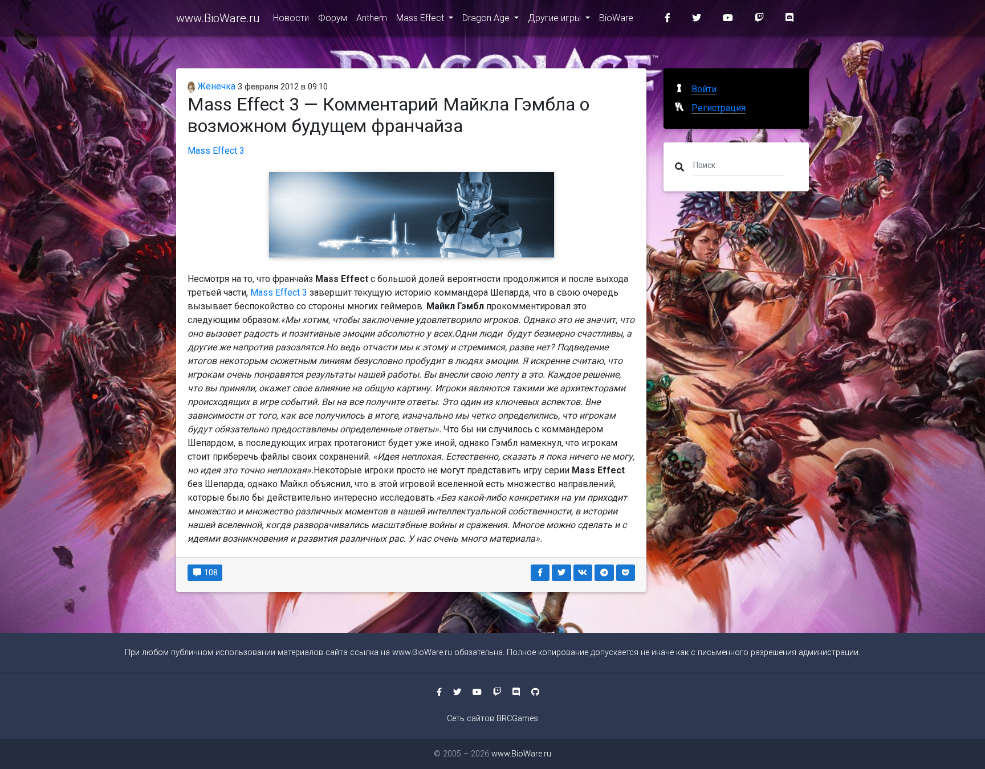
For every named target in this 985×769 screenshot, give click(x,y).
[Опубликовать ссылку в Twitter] (561, 573)
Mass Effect (421, 18)
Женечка (215, 86)
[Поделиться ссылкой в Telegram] (604, 573)
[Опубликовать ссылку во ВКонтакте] (583, 573)
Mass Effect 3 (216, 150)
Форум (332, 18)
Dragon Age (487, 18)
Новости (291, 18)
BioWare (616, 18)
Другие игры (555, 18)
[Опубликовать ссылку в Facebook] (540, 573)
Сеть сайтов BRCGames (492, 718)
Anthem (371, 18)
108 (210, 572)
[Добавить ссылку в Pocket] (626, 573)
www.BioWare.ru (217, 18)
